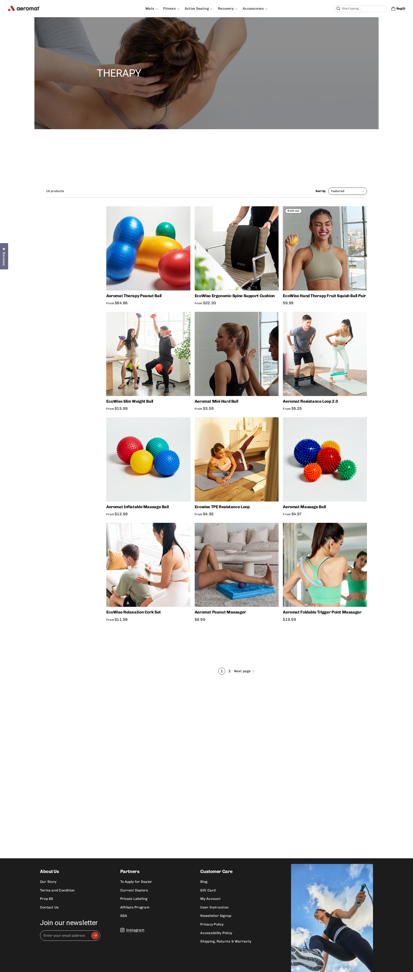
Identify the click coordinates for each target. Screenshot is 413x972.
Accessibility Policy (216, 933)
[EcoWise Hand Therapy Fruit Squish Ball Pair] (325, 248)
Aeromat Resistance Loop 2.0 (310, 401)
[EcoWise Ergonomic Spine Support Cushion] (237, 248)
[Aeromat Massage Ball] (325, 459)
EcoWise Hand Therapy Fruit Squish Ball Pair (324, 295)
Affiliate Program (134, 907)
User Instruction (214, 907)
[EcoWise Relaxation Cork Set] (148, 565)
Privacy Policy (211, 924)
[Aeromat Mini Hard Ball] (237, 354)
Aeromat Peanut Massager (220, 612)
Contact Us (49, 907)
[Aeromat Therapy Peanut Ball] (148, 248)
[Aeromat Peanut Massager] (237, 565)
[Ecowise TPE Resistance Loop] (237, 459)
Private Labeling (134, 899)
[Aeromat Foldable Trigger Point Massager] (325, 565)
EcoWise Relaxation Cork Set (133, 612)
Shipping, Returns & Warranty (225, 941)
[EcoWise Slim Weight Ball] (148, 354)
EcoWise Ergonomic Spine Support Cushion (235, 295)
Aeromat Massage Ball (304, 506)
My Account (210, 899)
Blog (203, 882)
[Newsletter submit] (95, 935)
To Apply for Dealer (136, 882)
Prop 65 (46, 899)
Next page (242, 671)
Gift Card (208, 890)
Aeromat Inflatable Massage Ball (137, 506)
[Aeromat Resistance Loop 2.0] (325, 354)
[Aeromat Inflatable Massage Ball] (148, 459)
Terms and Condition (57, 890)
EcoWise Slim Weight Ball (129, 401)
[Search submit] (383, 8)
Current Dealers (134, 890)
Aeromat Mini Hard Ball (216, 401)
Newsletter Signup (215, 916)
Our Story (48, 882)
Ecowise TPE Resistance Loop (222, 506)
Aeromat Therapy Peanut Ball (134, 295)
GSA (123, 916)
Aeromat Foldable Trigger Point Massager (322, 612)
